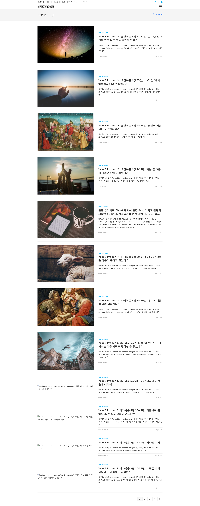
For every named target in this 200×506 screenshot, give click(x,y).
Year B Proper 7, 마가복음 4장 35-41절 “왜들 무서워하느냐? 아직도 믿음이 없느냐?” (129, 411)
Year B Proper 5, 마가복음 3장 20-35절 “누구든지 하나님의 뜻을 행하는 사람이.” (129, 470)
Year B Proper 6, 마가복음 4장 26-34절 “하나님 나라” (129, 442)
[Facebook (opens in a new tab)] (155, 2)
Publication (103, 206)
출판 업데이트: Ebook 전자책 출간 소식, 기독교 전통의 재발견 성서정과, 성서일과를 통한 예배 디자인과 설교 (129, 211)
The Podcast (103, 33)
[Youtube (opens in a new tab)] (161, 2)
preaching (159, 14)
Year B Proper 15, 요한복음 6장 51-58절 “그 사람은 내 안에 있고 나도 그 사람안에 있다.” (130, 38)
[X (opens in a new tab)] (152, 2)
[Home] (153, 14)
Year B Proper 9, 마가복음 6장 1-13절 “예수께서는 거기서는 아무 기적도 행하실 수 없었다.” (129, 344)
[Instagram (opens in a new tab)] (158, 2)
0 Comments (104, 56)
